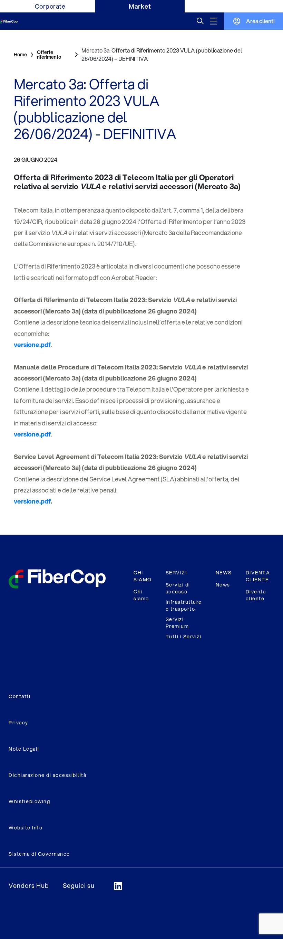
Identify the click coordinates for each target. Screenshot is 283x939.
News (223, 584)
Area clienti (260, 21)
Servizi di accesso (178, 588)
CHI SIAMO (143, 576)
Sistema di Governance (39, 854)
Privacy (18, 722)
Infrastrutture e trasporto (184, 605)
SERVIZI (176, 572)
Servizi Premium (177, 623)
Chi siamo (141, 595)
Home (20, 54)
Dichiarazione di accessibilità (47, 775)
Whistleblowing (29, 801)
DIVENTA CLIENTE (258, 576)
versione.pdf (32, 501)
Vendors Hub (29, 885)
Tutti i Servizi (184, 636)
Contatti (19, 696)
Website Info (25, 827)
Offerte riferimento (49, 54)
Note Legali (24, 748)
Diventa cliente (256, 595)
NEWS (224, 572)
